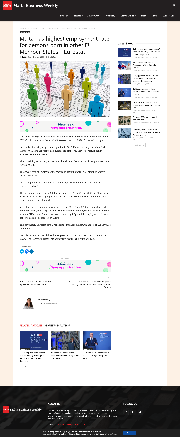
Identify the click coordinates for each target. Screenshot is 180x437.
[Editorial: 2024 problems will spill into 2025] (124, 120)
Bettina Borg (26, 57)
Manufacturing (93, 16)
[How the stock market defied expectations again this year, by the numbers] (124, 105)
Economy (64, 16)
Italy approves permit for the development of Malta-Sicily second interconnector (65, 355)
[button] (174, 5)
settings (113, 434)
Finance (77, 16)
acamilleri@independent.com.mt (71, 424)
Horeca (143, 16)
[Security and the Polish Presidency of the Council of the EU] (124, 65)
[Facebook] (126, 412)
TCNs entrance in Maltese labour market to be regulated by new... (146, 91)
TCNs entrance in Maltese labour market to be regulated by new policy (96, 355)
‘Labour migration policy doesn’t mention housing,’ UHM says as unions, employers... (146, 52)
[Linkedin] (133, 412)
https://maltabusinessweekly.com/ (49, 303)
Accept (129, 433)
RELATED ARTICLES (31, 325)
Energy (54, 349)
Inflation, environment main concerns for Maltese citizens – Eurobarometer (146, 132)
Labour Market (127, 16)
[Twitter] (140, 412)
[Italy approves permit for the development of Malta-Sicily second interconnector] (65, 340)
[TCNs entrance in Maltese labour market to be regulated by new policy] (97, 340)
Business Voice (169, 16)
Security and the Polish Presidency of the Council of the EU (145, 65)
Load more (138, 145)
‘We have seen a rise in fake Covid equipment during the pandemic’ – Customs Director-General (90, 284)
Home (22, 28)
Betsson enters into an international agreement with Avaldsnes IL (36, 283)
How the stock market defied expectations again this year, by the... (146, 105)
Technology (110, 16)
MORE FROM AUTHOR (57, 325)
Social (154, 16)
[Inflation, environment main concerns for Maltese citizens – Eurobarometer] (124, 133)
